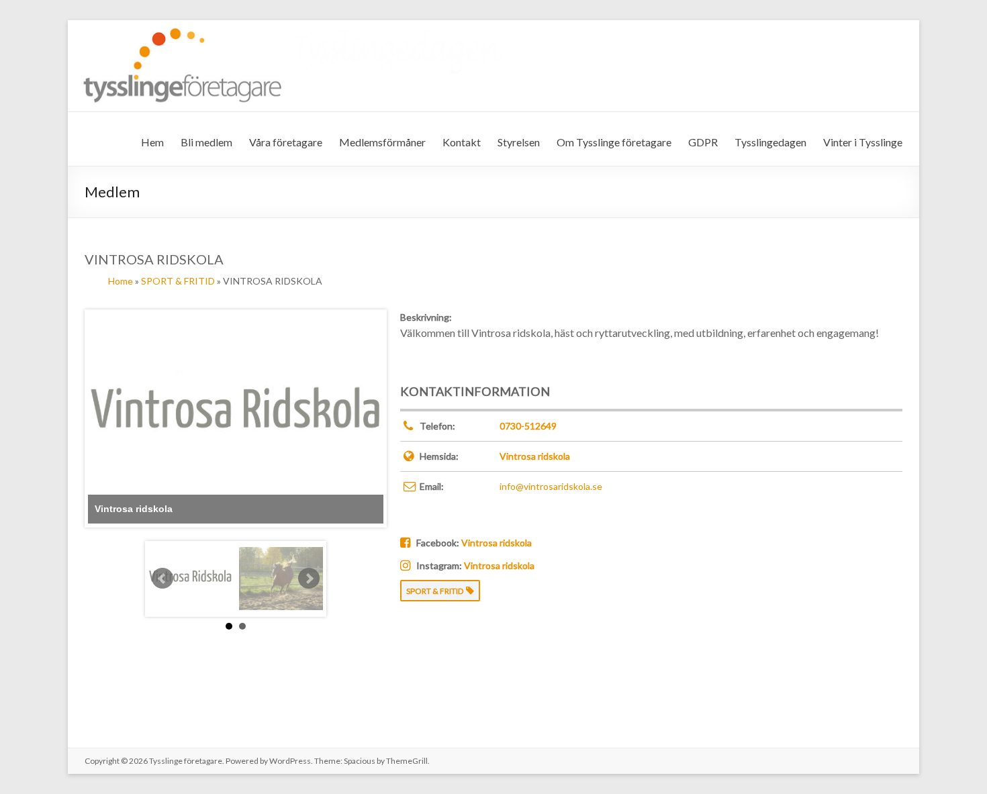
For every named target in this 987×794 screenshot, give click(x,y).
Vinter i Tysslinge (862, 142)
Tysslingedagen (770, 142)
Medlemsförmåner (382, 142)
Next (309, 578)
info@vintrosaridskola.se (551, 486)
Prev (162, 578)
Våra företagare (285, 142)
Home (120, 281)
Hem (152, 142)
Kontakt (461, 142)
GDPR (703, 142)
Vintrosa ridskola (535, 456)
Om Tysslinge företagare (614, 142)
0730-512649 (528, 426)
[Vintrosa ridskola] (190, 578)
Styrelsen (519, 142)
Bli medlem (206, 142)
